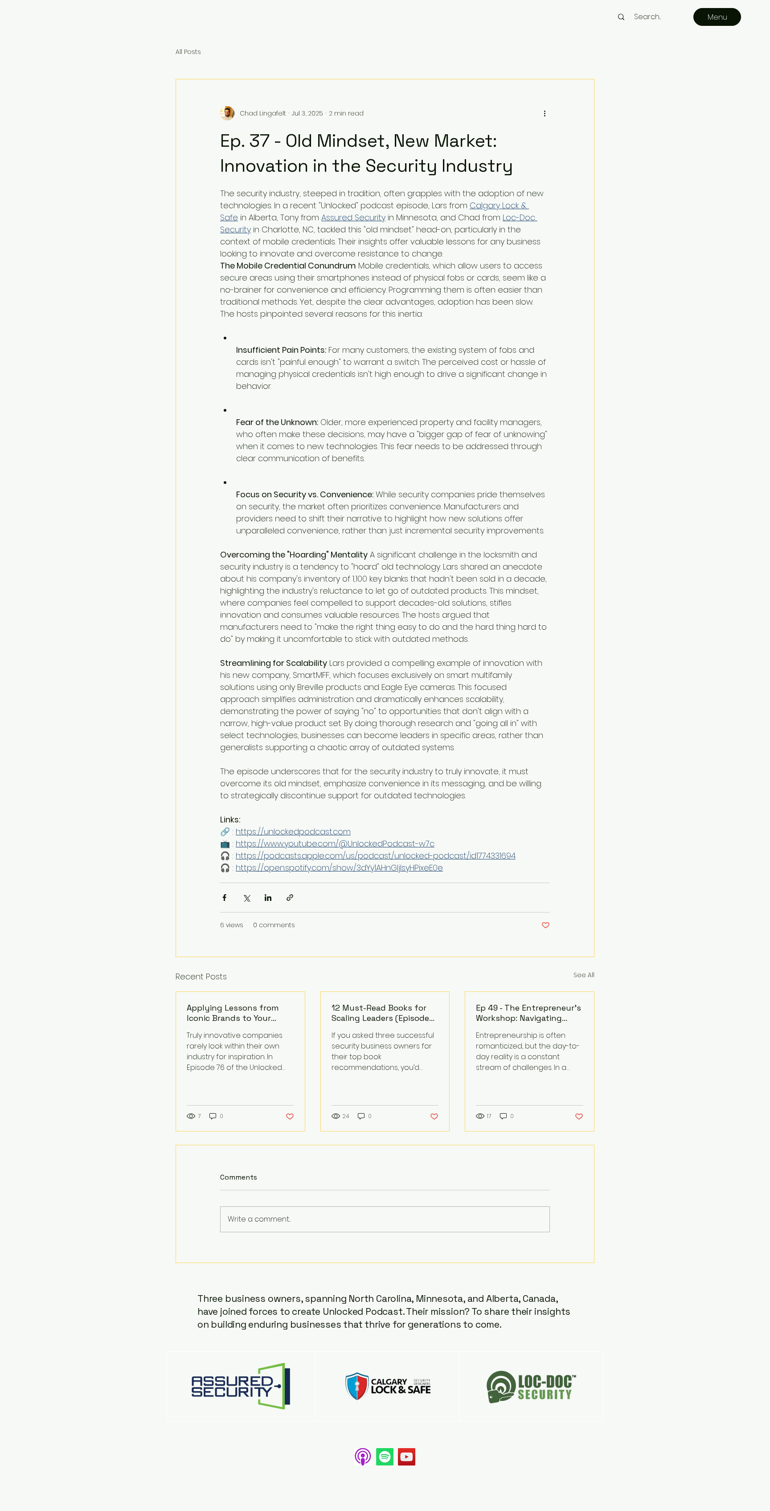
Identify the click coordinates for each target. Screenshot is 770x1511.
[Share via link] (290, 897)
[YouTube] (406, 1457)
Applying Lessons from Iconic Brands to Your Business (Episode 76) (233, 1013)
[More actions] (544, 113)
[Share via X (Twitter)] (246, 897)
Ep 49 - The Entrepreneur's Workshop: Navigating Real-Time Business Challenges (528, 1013)
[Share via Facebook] (224, 897)
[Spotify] (384, 1457)
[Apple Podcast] (363, 1457)
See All (583, 974)
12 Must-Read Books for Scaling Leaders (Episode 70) (380, 1013)
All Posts (188, 52)
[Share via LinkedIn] (268, 897)
